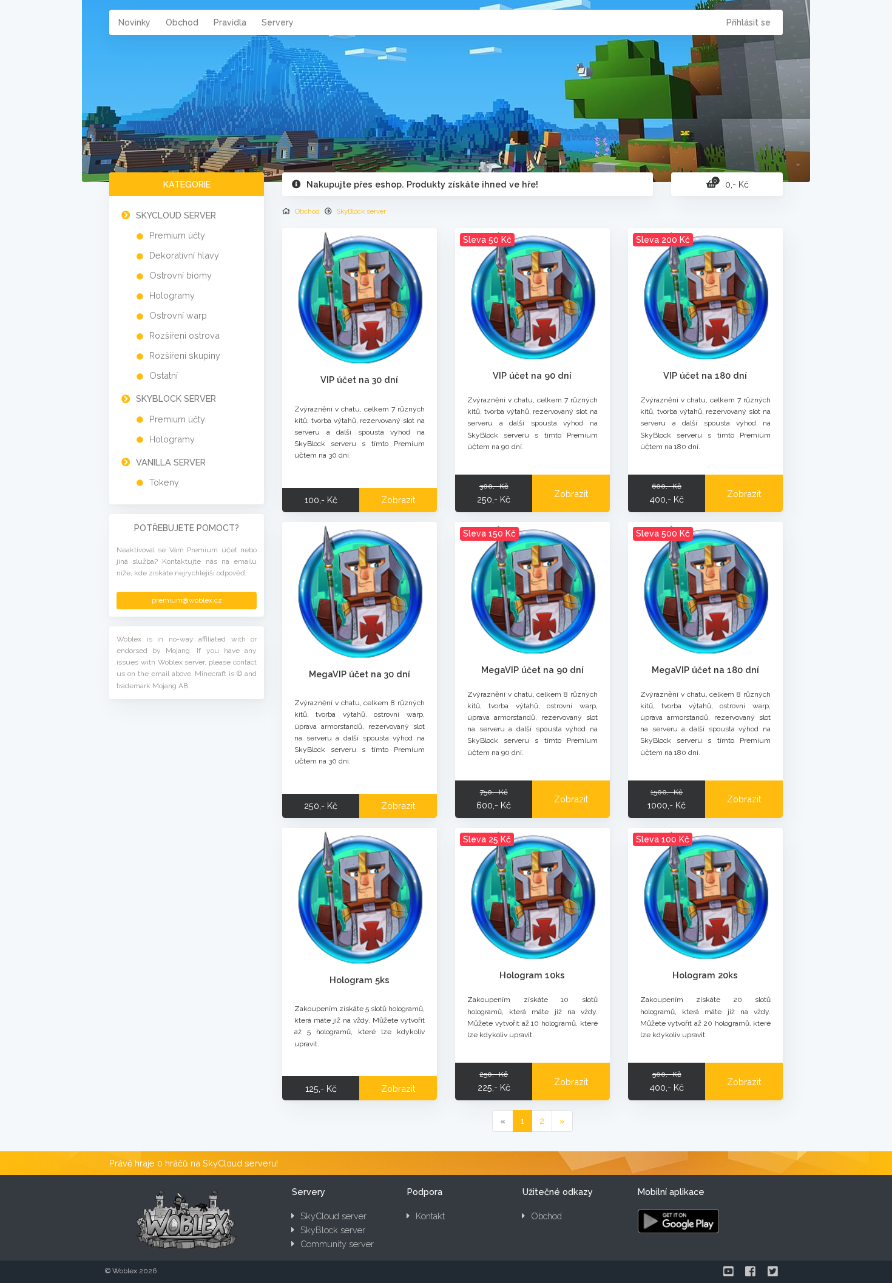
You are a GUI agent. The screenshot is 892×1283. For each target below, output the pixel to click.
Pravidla (230, 22)
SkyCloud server (176, 215)
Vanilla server (171, 462)
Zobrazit (398, 500)
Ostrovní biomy (180, 275)
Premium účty (177, 235)
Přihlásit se (748, 22)
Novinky (134, 22)
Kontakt (430, 1216)
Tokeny (164, 482)
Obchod (182, 22)
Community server (337, 1244)
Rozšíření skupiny (184, 355)
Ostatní (163, 375)
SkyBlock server (176, 398)
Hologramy (172, 295)
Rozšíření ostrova (184, 335)
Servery (278, 22)
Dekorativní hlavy (184, 255)
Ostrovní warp (178, 315)
